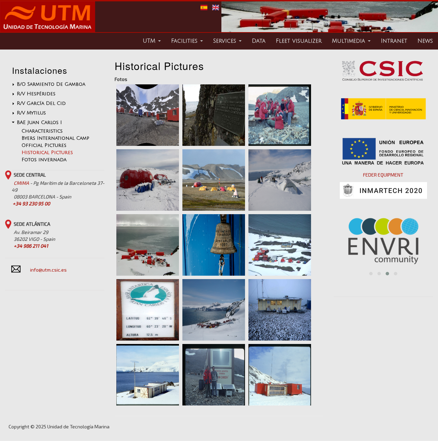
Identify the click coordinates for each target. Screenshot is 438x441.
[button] (371, 273)
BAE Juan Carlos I (39, 122)
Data (259, 41)
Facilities (185, 41)
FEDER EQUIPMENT (383, 175)
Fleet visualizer (299, 41)
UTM (150, 41)
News (425, 41)
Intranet (394, 41)
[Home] (47, 30)
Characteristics (42, 131)
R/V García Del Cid (41, 103)
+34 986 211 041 (31, 246)
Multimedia (349, 41)
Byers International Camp (55, 138)
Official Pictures (44, 145)
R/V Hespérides (36, 93)
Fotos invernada (44, 159)
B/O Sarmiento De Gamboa (51, 84)
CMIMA (21, 183)
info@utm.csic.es (48, 270)
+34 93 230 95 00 (31, 203)
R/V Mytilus (31, 112)
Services (225, 41)
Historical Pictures (47, 152)
